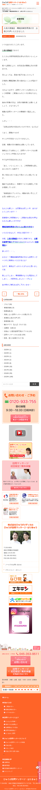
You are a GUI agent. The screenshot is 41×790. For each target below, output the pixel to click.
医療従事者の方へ (11, 709)
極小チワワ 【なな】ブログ (13, 324)
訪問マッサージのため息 (12, 335)
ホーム (6, 697)
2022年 (6, 356)
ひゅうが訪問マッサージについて (15, 738)
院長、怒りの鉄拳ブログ (12, 338)
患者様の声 (8, 759)
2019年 (6, 363)
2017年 (6, 370)
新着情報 (7, 321)
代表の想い (9, 745)
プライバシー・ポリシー (13, 570)
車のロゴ (37, 294)
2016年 (6, 373)
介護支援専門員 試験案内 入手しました (4, 294)
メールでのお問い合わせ (13, 564)
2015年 (6, 377)
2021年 (6, 360)
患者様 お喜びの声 (8, 36)
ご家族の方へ (10, 706)
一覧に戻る (20, 294)
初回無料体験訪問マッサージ (13, 768)
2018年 (6, 366)
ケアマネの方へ (10, 712)
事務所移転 (8, 308)
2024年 (6, 353)
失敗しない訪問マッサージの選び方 (16, 314)
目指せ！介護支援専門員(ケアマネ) (16, 331)
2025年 (6, 350)
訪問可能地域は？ (11, 730)
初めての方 (8, 702)
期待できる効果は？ (12, 724)
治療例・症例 (8, 328)
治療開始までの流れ (12, 727)
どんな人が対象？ (11, 721)
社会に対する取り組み (12, 751)
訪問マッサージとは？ (11, 717)
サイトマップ (8, 771)
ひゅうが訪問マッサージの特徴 (15, 742)
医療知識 (7, 311)
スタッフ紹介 (10, 748)
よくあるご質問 (10, 733)
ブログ (6, 304)
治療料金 (7, 762)
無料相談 (7, 765)
